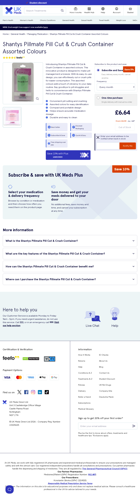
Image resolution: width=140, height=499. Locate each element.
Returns (81, 361)
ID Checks (103, 355)
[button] (116, 79)
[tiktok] (47, 392)
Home (6, 33)
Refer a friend (84, 397)
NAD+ (135, 20)
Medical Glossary (86, 409)
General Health (68, 20)
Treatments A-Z (85, 379)
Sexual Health (86, 20)
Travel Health (104, 20)
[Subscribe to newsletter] (133, 426)
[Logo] (13, 10)
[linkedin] (40, 392)
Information (85, 349)
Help (80, 367)
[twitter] (19, 392)
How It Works (84, 355)
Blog (101, 367)
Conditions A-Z (85, 373)
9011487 (92, 474)
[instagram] (33, 392)
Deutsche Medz (106, 397)
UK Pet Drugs (105, 385)
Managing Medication (37, 33)
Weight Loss (121, 20)
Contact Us (104, 373)
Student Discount (107, 379)
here (45, 27)
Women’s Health (26, 20)
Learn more (57, 157)
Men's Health (8, 20)
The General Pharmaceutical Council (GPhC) (104, 468)
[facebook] (26, 392)
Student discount (38, 2)
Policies (81, 385)
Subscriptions (84, 403)
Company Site (105, 391)
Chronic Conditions (48, 20)
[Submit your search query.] (62, 10)
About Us (103, 361)
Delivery (82, 391)
